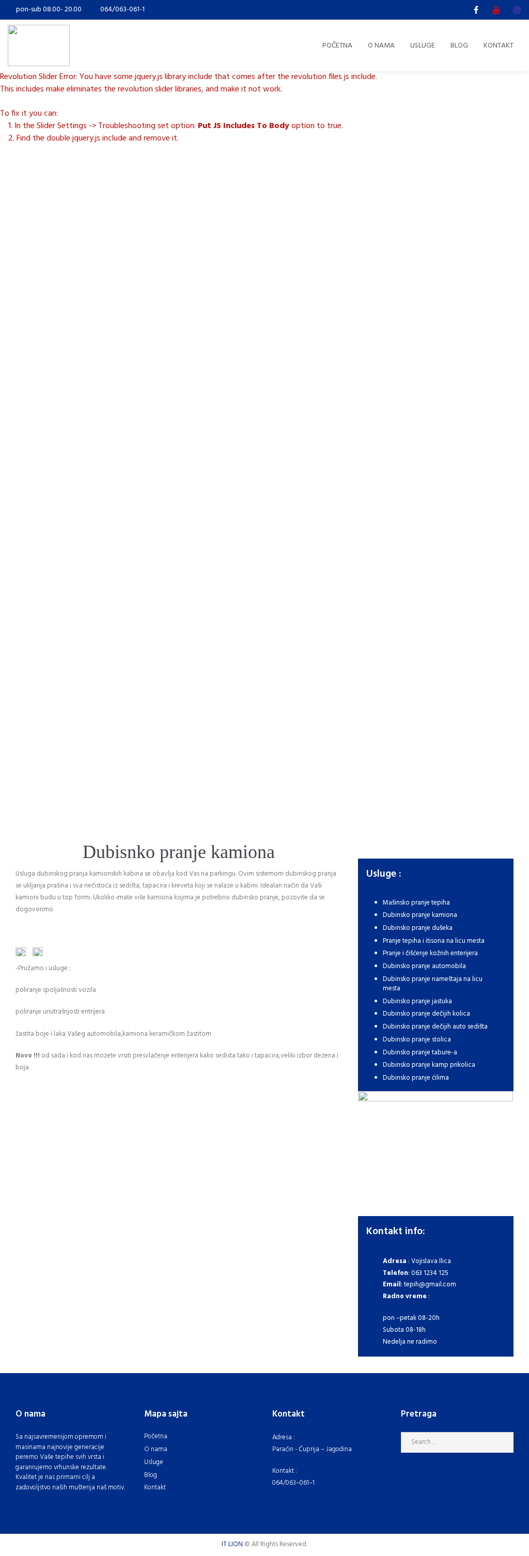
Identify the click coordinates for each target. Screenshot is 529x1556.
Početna (155, 1436)
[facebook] (476, 10)
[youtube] (496, 10)
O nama (155, 1449)
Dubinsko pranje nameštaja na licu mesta (433, 984)
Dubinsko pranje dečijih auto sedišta (435, 1026)
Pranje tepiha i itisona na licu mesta (434, 941)
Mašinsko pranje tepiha (416, 902)
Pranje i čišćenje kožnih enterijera (430, 953)
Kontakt (155, 1487)
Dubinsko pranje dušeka (418, 928)
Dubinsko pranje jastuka (417, 1001)
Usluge (153, 1462)
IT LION (232, 1544)
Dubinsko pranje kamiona (420, 915)
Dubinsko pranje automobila (424, 966)
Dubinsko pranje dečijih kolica (426, 1013)
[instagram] (517, 10)
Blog (150, 1475)
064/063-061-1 (122, 9)
